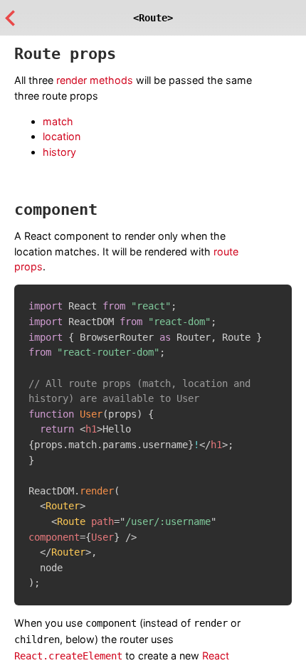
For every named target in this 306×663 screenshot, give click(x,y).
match (58, 121)
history (59, 152)
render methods (94, 80)
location (61, 136)
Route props (65, 54)
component (55, 209)
